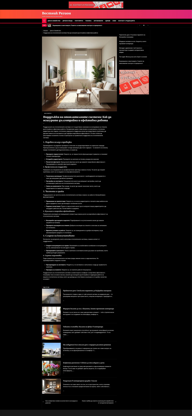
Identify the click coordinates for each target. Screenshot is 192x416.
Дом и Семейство (54, 21)
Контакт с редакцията (126, 21)
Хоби (114, 21)
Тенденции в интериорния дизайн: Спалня (80, 381)
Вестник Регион (56, 13)
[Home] (44, 21)
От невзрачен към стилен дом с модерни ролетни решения (87, 345)
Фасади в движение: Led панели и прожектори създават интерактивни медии (131, 50)
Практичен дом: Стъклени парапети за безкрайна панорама (87, 291)
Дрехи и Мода (68, 21)
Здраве (107, 21)
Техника (88, 21)
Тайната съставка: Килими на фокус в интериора (83, 327)
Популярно (79, 21)
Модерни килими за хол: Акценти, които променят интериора (88, 309)
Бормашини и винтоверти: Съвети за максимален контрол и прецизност (131, 62)
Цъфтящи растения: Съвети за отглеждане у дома (83, 363)
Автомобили (98, 21)
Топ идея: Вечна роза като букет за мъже (133, 57)
